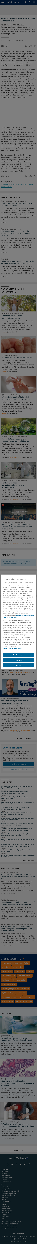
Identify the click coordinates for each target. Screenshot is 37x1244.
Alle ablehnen (18, 660)
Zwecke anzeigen (18, 655)
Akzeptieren (18, 665)
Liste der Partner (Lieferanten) (12, 648)
